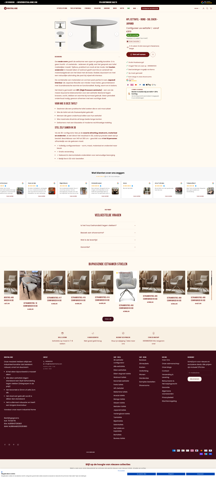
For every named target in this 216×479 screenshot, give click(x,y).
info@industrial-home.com (27, 2)
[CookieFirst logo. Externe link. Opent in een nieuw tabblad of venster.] (2, 472)
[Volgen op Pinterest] (14, 444)
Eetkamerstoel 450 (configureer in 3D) (126, 306)
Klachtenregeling (169, 401)
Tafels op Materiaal (75, 8)
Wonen (115, 8)
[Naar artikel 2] (60, 34)
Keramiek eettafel (121, 381)
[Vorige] (60, 19)
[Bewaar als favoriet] (152, 54)
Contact (165, 371)
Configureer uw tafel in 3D (150, 8)
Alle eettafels (119, 366)
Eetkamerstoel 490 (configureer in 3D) (197, 299)
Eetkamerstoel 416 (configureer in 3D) (78, 299)
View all (108, 319)
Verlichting (97, 8)
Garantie (166, 387)
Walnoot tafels (120, 377)
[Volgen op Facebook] (5, 444)
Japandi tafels (120, 410)
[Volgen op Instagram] (9, 444)
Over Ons (166, 360)
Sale (128, 8)
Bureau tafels (119, 438)
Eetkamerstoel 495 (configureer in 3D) (150, 297)
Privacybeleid (121, 470)
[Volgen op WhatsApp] (18, 444)
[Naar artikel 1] (60, 25)
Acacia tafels (119, 395)
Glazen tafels (119, 403)
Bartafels (117, 434)
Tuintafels (118, 417)
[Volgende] (60, 48)
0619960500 (10, 2)
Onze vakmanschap (170, 363)
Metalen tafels (120, 406)
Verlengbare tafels (122, 413)
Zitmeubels (88, 8)
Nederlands (196, 8)
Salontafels (118, 424)
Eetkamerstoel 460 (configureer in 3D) (173, 299)
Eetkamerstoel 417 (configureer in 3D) (54, 299)
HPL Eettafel (119, 388)
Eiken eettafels (120, 370)
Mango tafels (119, 399)
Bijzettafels (118, 421)
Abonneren (194, 379)
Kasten (122, 8)
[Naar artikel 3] (60, 45)
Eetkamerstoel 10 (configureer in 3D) (30, 304)
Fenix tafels (118, 384)
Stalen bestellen (133, 41)
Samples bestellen (147, 382)
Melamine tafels (120, 392)
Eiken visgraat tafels (122, 373)
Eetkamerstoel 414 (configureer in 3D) (102, 299)
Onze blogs (167, 367)
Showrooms (144, 385)
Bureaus (142, 360)
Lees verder (41, 196)
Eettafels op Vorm (62, 8)
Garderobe (107, 8)
